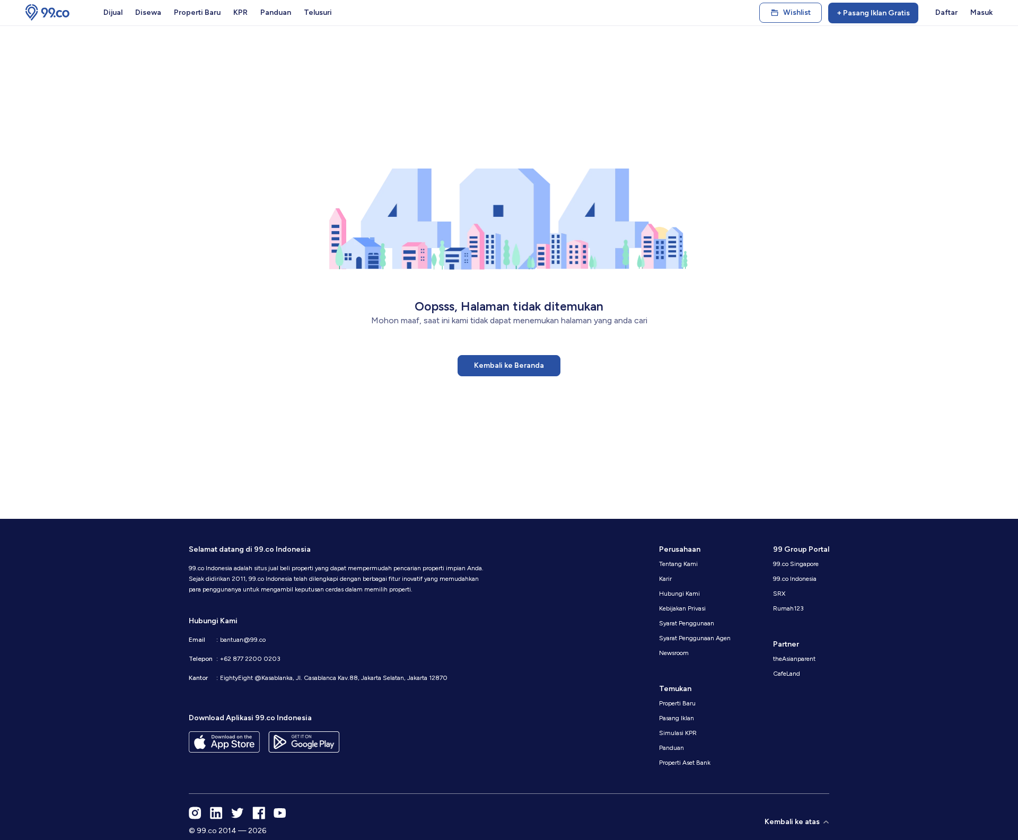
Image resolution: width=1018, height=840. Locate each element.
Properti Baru (197, 12)
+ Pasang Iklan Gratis (873, 12)
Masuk (981, 12)
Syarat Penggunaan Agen (695, 638)
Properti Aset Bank (684, 762)
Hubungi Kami (679, 593)
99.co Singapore (796, 564)
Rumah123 (788, 608)
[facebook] (258, 813)
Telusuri (318, 12)
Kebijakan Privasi (682, 608)
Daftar (946, 12)
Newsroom (674, 653)
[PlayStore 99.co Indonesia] (303, 742)
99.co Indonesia (795, 578)
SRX (779, 593)
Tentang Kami (678, 564)
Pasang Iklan (676, 718)
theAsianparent (794, 658)
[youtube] (280, 813)
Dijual (112, 12)
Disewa (148, 12)
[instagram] (195, 813)
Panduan (275, 12)
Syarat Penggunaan (686, 623)
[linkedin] (216, 813)
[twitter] (237, 813)
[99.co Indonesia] (47, 12)
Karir (665, 578)
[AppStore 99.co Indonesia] (224, 742)
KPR (240, 12)
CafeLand (786, 673)
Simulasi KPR (678, 733)
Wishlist (797, 12)
